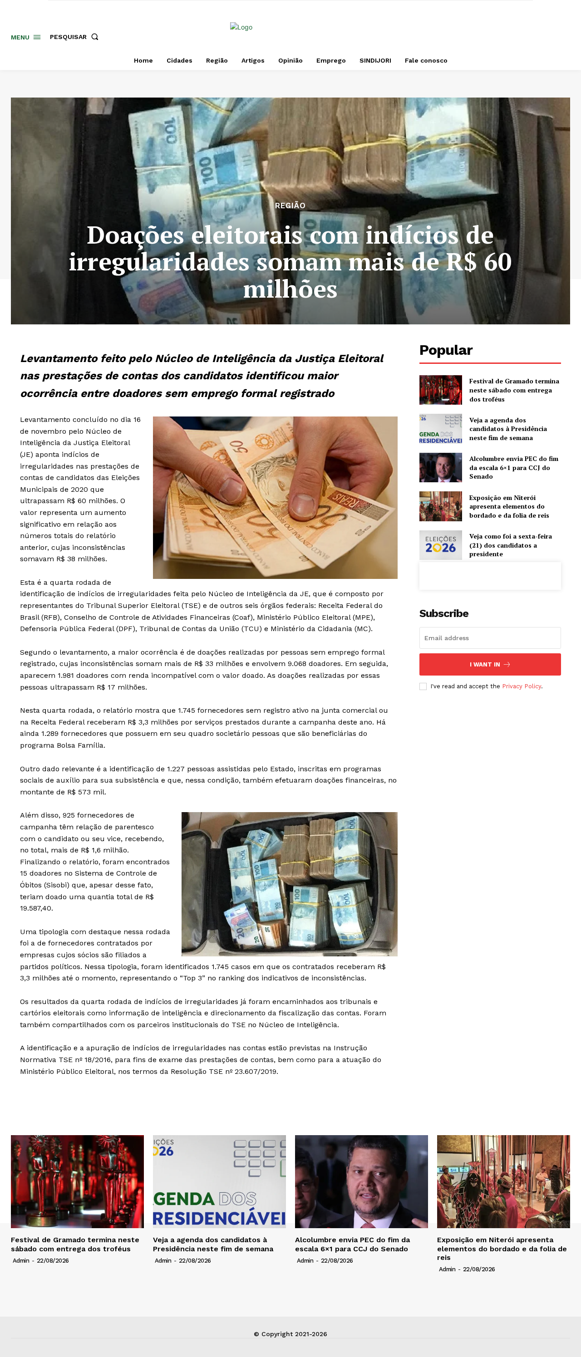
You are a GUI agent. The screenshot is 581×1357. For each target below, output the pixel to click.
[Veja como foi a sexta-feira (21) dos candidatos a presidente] (440, 545)
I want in (485, 664)
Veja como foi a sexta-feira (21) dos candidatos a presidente (510, 545)
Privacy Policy (521, 686)
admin (21, 1260)
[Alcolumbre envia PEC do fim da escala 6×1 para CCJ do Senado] (440, 467)
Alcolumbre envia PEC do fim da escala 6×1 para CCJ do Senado (513, 467)
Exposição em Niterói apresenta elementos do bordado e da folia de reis (509, 506)
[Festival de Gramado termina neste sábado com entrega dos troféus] (440, 390)
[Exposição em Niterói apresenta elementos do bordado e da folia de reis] (440, 506)
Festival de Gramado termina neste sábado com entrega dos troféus (514, 390)
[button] (76, 36)
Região (290, 206)
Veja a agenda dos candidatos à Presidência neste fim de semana (508, 429)
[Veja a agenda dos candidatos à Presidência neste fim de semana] (440, 428)
